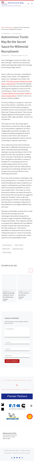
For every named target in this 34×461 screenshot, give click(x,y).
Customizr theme (25, 453)
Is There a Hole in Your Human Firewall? (23, 295)
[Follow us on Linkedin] (14, 458)
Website (8, 355)
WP (11, 453)
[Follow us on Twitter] (19, 458)
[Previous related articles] (27, 270)
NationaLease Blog (14, 450)
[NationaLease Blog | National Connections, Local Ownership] (4, 2)
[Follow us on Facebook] (17, 458)
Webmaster (6, 55)
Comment (9, 329)
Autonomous (8, 27)
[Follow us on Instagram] (22, 458)
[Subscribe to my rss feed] (11, 458)
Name (8, 342)
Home (2, 27)
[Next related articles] (31, 270)
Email (8, 349)
